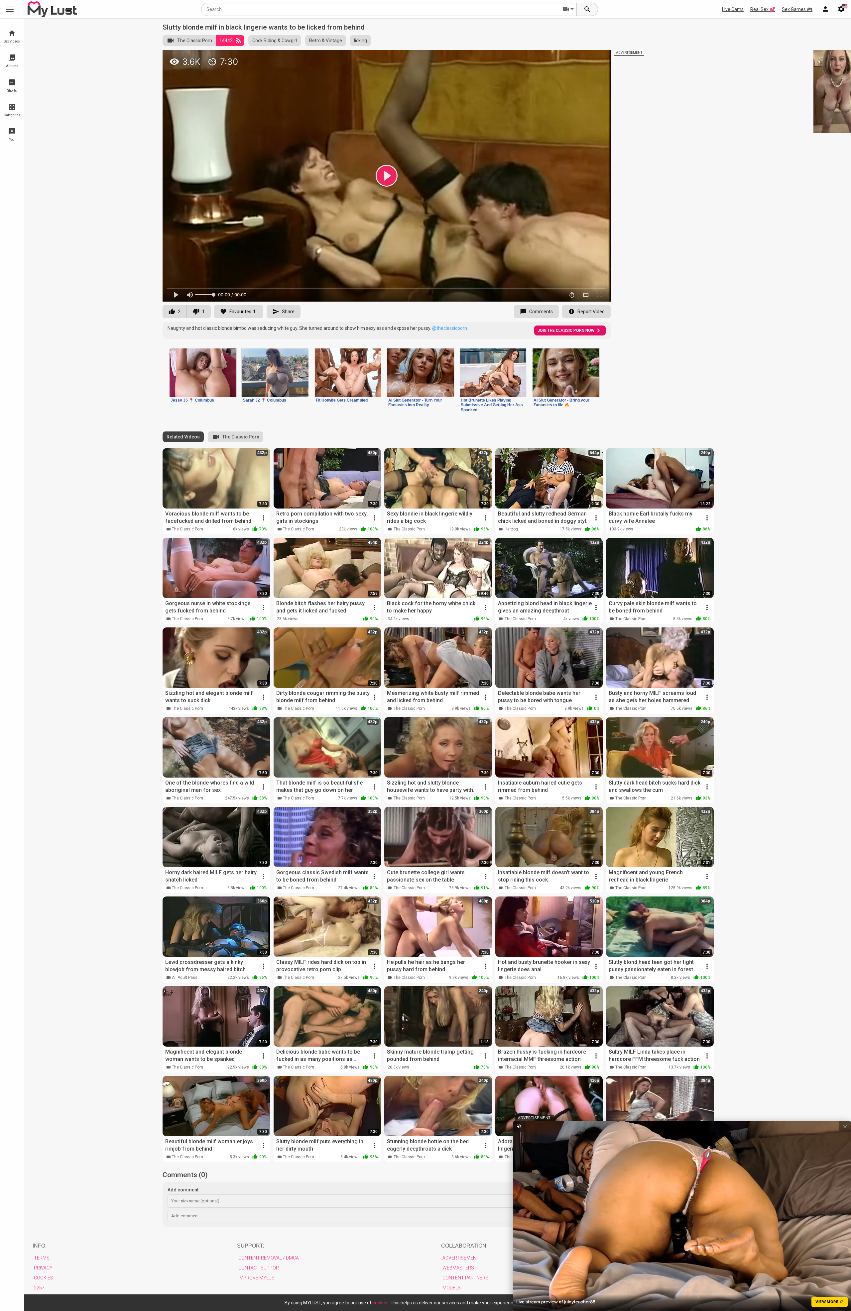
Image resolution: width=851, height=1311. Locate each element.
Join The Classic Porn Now (566, 330)
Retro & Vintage (325, 40)
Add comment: (184, 1189)
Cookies (43, 1277)
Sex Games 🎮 (797, 9)
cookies (381, 1302)
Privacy (43, 1267)
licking (360, 40)
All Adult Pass (184, 977)
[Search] (587, 9)
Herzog (511, 529)
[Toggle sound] (519, 1126)
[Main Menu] (9, 9)
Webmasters (458, 1267)
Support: (250, 1246)
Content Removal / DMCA (268, 1258)
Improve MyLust (258, 1277)
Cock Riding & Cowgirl (274, 40)
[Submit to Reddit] (583, 57)
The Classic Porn (194, 40)
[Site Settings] (841, 9)
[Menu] (825, 9)
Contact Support (260, 1267)
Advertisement (460, 1258)
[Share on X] (598, 57)
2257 (39, 1287)
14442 (226, 40)
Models (451, 1287)
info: (40, 1246)
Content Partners (465, 1277)
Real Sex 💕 (762, 9)
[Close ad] (845, 1126)
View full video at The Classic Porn (528, 57)
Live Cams (733, 9)
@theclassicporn (449, 328)
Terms (42, 1258)
